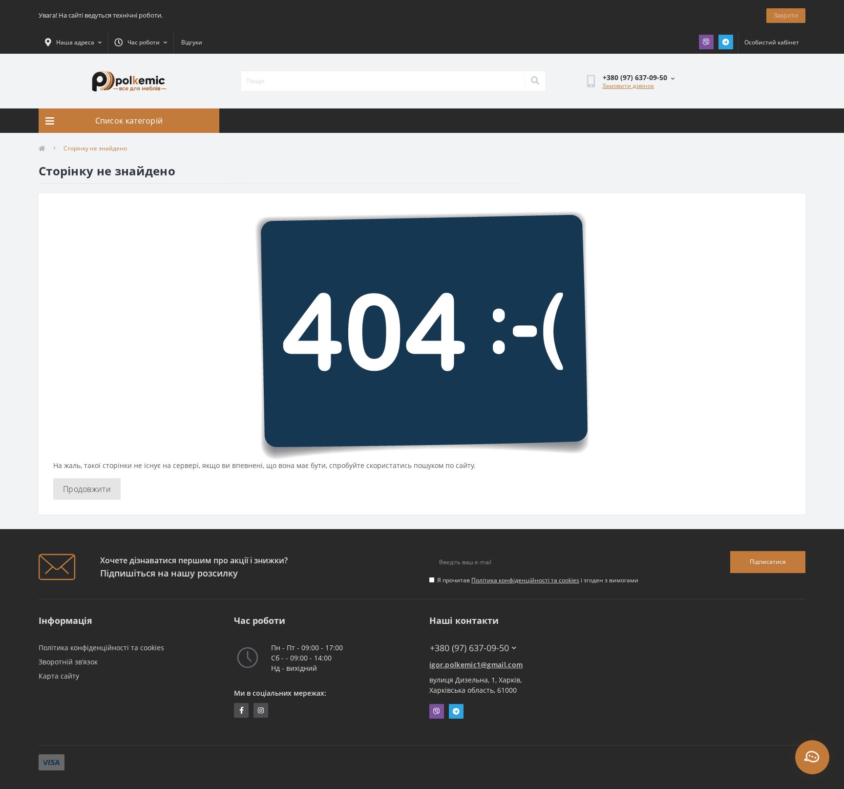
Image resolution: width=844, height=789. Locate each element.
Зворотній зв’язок (68, 661)
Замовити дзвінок (628, 86)
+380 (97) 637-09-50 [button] (469, 648)
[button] (140, 42)
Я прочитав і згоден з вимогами (537, 580)
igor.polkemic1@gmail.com (476, 664)
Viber (706, 42)
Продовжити (87, 489)
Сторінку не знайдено (95, 148)
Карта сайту (59, 676)
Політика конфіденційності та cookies (525, 580)
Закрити (786, 15)
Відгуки (191, 42)
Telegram (725, 42)
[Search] (535, 81)
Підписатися (768, 561)
